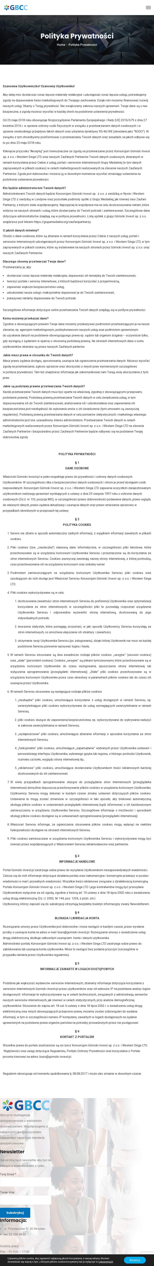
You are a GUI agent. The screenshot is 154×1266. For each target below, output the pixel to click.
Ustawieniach (105, 1261)
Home (61, 45)
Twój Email (8, 1174)
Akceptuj (135, 1260)
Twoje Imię (7, 1192)
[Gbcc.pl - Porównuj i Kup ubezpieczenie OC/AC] (15, 7)
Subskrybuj (15, 1213)
